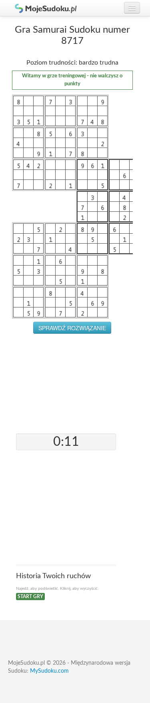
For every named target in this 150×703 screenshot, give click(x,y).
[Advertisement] (72, 383)
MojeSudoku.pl (42, 8)
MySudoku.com (49, 671)
